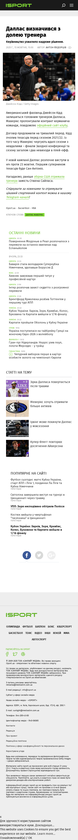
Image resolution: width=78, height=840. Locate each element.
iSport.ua (11, 208)
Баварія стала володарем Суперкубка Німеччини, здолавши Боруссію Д (34, 266)
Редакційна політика (16, 740)
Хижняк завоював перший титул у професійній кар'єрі (31, 277)
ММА (66, 633)
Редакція (10, 730)
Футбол (28, 626)
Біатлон (40, 626)
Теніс (28, 633)
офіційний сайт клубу (52, 125)
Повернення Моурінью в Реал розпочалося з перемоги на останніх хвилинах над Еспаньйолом (39, 244)
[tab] (27, 555)
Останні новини (24, 232)
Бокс (51, 626)
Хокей (57, 633)
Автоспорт (39, 639)
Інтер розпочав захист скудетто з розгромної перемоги (39, 289)
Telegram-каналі (17, 197)
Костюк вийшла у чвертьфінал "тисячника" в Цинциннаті (31, 516)
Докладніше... (44, 825)
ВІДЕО (38, 633)
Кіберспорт (64, 626)
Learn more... (46, 834)
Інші (47, 633)
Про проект (11, 735)
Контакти (10, 725)
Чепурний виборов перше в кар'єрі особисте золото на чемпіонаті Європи (35, 356)
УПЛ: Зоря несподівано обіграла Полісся (37, 506)
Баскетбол (23, 208)
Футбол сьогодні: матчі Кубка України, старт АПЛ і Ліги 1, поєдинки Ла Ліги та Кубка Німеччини (36, 483)
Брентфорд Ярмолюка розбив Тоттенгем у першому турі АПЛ (37, 301)
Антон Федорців (56, 47)
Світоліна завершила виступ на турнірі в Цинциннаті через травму (38, 496)
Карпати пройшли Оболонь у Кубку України (38, 322)
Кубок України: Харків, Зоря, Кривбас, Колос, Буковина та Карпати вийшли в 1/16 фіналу (38, 312)
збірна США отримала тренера (35, 178)
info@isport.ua (29, 689)
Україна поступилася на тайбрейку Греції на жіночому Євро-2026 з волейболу (38, 332)
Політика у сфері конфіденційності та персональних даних (35, 746)
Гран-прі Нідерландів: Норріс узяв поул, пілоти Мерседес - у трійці (35, 344)
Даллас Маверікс (34, 214)
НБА (34, 208)
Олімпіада (13, 626)
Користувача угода (15, 751)
